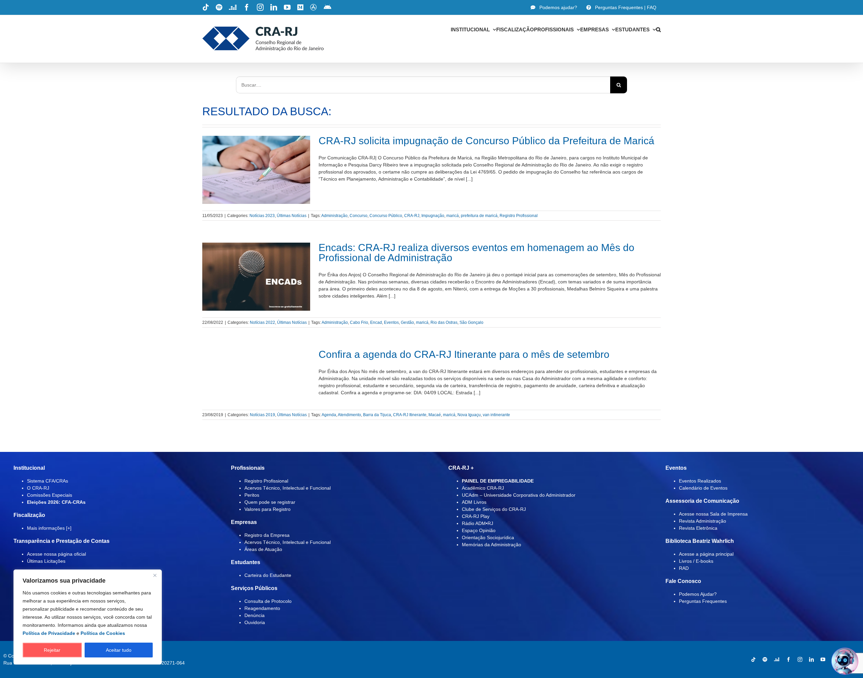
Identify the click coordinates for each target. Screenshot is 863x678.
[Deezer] (776, 659)
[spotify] (765, 659)
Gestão (407, 322)
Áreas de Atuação (263, 549)
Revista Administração (702, 521)
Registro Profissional (519, 215)
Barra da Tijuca (377, 414)
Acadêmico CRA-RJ (483, 488)
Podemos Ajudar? (698, 594)
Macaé (434, 414)
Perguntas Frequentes (703, 601)
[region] (87, 617)
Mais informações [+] (49, 528)
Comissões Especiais (49, 495)
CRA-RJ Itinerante (409, 414)
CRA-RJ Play (475, 516)
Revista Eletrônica (698, 528)
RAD (684, 568)
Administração (334, 215)
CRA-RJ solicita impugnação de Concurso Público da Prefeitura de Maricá (486, 140)
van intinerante (496, 414)
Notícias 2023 (262, 215)
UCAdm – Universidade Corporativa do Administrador (518, 495)
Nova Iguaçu (469, 414)
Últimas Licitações (46, 561)
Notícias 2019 (262, 414)
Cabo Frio (359, 322)
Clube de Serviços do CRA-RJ (494, 509)
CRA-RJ (411, 215)
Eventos (391, 322)
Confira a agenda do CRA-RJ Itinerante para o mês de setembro (464, 354)
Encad (376, 322)
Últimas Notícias (291, 215)
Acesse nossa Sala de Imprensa (713, 514)
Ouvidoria (254, 622)
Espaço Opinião (479, 530)
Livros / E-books (696, 561)
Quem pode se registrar (269, 502)
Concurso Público (385, 215)
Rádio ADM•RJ (477, 523)
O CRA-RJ (38, 488)
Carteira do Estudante (267, 575)
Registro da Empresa (267, 535)
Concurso (358, 215)
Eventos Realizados (700, 481)
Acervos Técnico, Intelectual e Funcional (287, 488)
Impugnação (432, 215)
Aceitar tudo (118, 650)
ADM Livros (474, 502)
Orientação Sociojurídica (488, 537)
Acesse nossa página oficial (56, 554)
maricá (452, 215)
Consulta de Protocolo (268, 601)
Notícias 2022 (262, 322)
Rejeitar (52, 650)
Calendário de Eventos (703, 488)
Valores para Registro (267, 509)
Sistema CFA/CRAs (47, 481)
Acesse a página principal (706, 554)
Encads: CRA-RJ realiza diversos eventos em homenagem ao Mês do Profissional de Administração (476, 252)
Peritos (251, 495)
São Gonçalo (471, 322)
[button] (658, 29)
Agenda (329, 414)
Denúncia (254, 615)
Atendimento (349, 414)
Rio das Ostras (443, 322)
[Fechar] (155, 575)
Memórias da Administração (491, 544)
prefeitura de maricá (479, 215)
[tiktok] (753, 659)
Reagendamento (262, 608)
